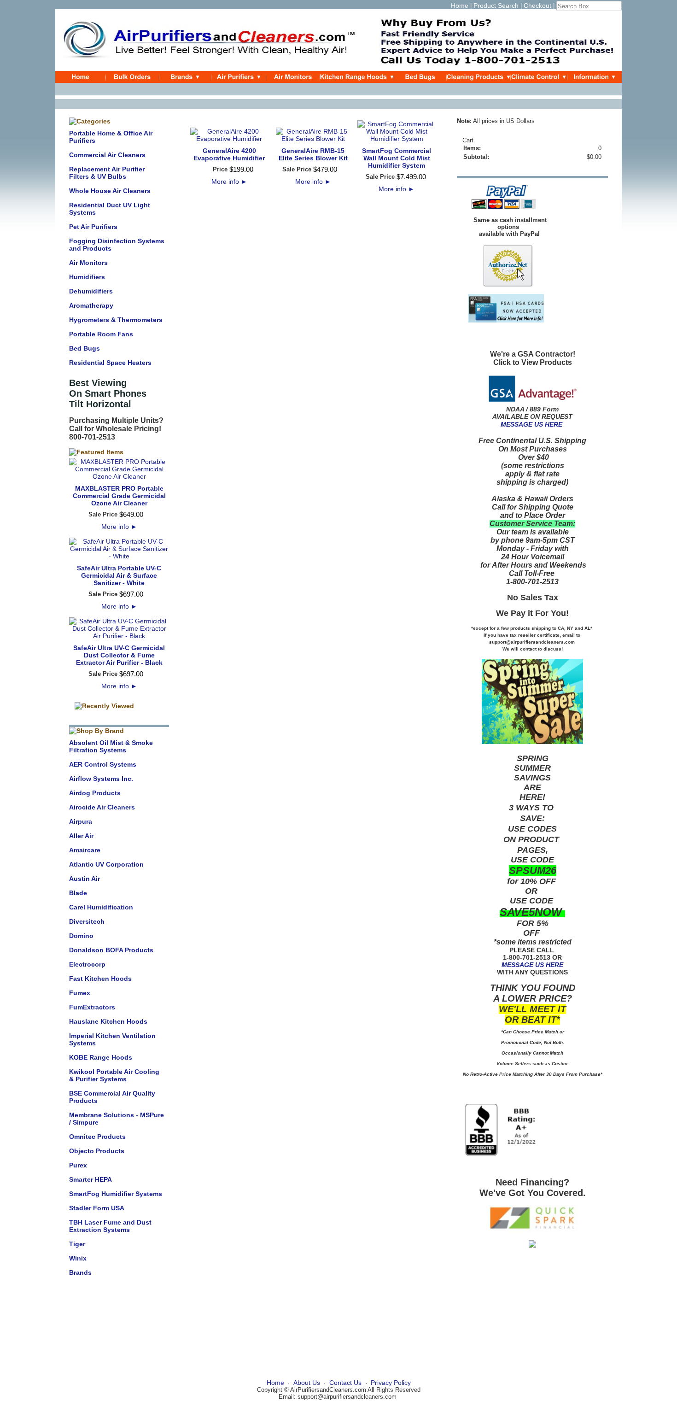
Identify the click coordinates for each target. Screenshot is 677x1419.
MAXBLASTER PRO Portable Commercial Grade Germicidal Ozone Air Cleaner (119, 496)
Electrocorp (87, 964)
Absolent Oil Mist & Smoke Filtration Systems (111, 746)
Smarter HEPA (90, 1179)
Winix (78, 1258)
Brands (80, 1272)
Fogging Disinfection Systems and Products (116, 244)
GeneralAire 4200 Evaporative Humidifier (229, 154)
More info (119, 526)
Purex (78, 1165)
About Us (306, 1382)
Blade (78, 893)
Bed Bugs (84, 348)
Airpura (80, 821)
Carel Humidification (101, 907)
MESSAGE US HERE (531, 424)
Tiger (77, 1244)
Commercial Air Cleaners (107, 154)
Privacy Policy (391, 1382)
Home (459, 5)
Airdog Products (95, 793)
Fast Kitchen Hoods (100, 978)
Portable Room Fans (101, 334)
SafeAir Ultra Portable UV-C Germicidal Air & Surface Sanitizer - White (119, 575)
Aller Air (81, 835)
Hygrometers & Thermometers (116, 319)
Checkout (537, 5)
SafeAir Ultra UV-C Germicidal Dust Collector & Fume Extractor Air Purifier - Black (119, 655)
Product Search (496, 5)
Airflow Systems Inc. (101, 778)
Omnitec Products (97, 1136)
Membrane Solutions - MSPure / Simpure (116, 1118)
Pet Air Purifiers (93, 226)
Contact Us (345, 1382)
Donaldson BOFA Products (111, 950)
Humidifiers (87, 277)
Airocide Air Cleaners (102, 807)
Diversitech (87, 921)
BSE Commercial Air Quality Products (112, 1097)
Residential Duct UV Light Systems (109, 208)
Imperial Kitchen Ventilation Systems (112, 1039)
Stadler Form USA (96, 1208)
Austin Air (84, 878)
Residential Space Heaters (110, 362)
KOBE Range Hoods (100, 1057)
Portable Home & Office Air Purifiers (110, 136)
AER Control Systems (102, 764)
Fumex (79, 993)
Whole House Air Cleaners (110, 190)
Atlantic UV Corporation (106, 864)
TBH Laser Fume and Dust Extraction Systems (110, 1226)
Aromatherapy (91, 305)
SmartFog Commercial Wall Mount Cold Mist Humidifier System (396, 158)
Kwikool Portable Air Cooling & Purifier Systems (114, 1075)
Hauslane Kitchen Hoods (108, 1021)
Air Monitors (88, 262)
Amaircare (84, 850)
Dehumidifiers (91, 291)
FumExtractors (92, 1007)
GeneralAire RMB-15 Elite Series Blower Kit (313, 154)
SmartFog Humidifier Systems (115, 1193)
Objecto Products (96, 1151)
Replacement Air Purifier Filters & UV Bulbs (107, 172)
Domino (81, 935)
